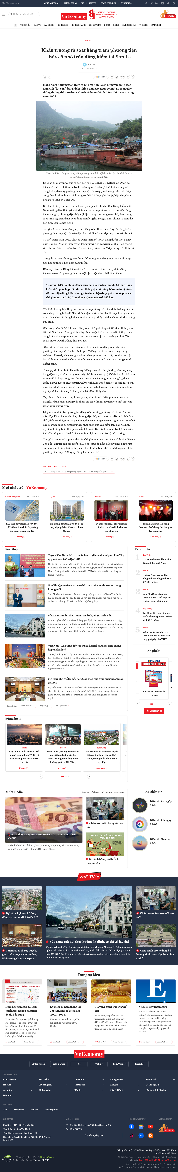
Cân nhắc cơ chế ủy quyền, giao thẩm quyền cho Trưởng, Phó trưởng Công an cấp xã (19, 955)
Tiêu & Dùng (70, 3)
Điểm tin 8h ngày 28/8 (160, 841)
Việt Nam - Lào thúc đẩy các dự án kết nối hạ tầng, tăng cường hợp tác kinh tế (84, 648)
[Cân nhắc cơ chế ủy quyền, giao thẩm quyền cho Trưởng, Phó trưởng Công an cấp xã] (22, 935)
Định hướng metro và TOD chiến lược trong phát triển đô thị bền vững (21, 1011)
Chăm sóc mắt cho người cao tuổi (104, 825)
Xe (82, 3)
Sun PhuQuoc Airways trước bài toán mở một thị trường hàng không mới (84, 587)
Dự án (52, 497)
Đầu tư (37, 25)
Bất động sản (129, 25)
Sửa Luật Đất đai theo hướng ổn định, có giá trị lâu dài (80, 615)
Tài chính (49, 25)
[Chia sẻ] (133, 77)
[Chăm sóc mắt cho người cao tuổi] (156, 898)
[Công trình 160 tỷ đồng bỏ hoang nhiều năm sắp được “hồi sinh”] (156, 935)
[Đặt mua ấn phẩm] (168, 14)
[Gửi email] (122, 77)
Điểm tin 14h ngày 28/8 (161, 803)
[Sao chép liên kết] (128, 77)
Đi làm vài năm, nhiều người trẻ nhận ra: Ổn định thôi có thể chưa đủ (111, 527)
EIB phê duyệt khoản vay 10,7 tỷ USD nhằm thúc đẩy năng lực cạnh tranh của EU (22, 527)
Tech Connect (108, 3)
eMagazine (119, 792)
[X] (152, 3)
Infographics (106, 792)
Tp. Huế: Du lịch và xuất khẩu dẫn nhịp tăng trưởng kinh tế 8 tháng (157, 616)
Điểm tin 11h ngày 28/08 (160, 822)
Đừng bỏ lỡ (13, 718)
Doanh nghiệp (111, 25)
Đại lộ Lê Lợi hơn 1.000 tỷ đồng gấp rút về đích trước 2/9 (20, 915)
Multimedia (14, 792)
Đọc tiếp (11, 549)
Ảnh (5, 1110)
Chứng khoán (51, 3)
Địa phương (101, 748)
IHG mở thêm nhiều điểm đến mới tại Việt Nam (157, 561)
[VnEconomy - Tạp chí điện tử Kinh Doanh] (89, 1054)
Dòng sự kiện (89, 975)
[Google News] (174, 3)
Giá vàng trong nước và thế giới (110, 1009)
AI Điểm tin (153, 792)
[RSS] (150, 1135)
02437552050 (76, 1129)
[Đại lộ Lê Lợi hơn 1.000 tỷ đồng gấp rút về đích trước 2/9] (22, 898)
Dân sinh (156, 25)
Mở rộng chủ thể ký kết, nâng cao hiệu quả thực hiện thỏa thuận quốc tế (85, 681)
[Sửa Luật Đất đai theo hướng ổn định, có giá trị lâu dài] (89, 912)
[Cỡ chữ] (50, 77)
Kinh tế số (63, 25)
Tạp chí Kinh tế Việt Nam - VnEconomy (157, 1160)
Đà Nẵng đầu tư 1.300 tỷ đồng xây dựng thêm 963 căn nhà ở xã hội (66, 527)
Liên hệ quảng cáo (94, 1135)
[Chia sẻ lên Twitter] (117, 77)
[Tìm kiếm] (11, 14)
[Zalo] (157, 3)
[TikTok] (168, 3)
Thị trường (95, 25)
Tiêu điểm (25, 25)
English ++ (126, 3)
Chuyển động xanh (12, 497)
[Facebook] (146, 3)
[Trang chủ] (15, 25)
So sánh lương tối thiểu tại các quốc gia (103, 861)
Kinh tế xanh (79, 25)
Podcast (95, 792)
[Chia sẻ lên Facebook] (112, 77)
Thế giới (144, 25)
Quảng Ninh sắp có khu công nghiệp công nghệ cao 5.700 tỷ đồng (157, 578)
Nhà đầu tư (147, 555)
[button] (62, 776)
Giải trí (141, 497)
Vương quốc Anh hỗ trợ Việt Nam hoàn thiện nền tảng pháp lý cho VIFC (156, 636)
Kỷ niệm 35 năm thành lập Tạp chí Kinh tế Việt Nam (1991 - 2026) (66, 1011)
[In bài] (45, 77)
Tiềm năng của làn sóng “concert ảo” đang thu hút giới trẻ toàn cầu (155, 527)
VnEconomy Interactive (153, 1007)
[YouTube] (163, 3)
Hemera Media (47, 1157)
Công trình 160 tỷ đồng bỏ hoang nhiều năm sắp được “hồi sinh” (155, 955)
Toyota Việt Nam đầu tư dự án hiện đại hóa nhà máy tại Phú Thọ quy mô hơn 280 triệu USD (86, 557)
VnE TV (92, 3)
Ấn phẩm (154, 651)
